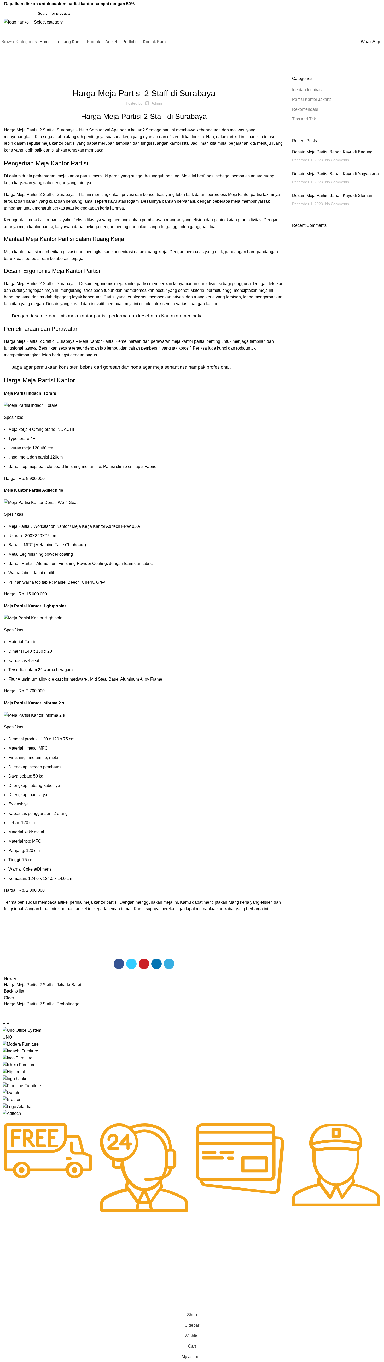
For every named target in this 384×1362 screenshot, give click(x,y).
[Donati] (11, 1092)
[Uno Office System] (22, 1030)
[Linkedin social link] (311, 4)
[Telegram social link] (318, 4)
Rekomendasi (182, 79)
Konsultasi (164, 1278)
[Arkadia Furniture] (17, 1106)
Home (8, 72)
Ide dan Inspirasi (31, 72)
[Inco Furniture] (17, 1058)
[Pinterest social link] (304, 4)
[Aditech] (12, 1113)
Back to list (14, 991)
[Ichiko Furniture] (19, 1064)
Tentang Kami (14, 1260)
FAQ (160, 1260)
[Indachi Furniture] (20, 1050)
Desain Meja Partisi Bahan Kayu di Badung (332, 152)
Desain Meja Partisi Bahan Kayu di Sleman (332, 195)
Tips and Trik (304, 119)
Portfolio (9, 1287)
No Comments (337, 160)
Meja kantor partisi (21, 252)
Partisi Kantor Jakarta (147, 79)
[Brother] (11, 1099)
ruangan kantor (167, 143)
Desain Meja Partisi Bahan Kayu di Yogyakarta (335, 174)
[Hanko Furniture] (15, 1078)
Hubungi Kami (167, 1251)
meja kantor (68, 176)
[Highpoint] (14, 1071)
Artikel (8, 1278)
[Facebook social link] (291, 4)
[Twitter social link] (297, 4)
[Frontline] (22, 1085)
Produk (8, 1269)
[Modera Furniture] (21, 1044)
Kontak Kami (13, 1296)
